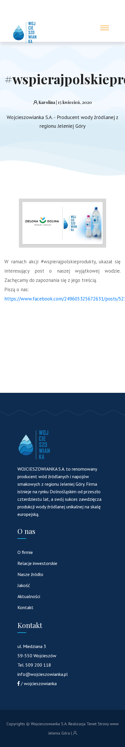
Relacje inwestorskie (37, 563)
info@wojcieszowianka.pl (42, 674)
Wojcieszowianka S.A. (49, 723)
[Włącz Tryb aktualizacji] (75, 733)
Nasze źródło (30, 574)
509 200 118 (38, 665)
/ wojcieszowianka (39, 683)
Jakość (23, 585)
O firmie (25, 552)
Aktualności (28, 596)
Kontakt (25, 607)
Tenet (92, 723)
